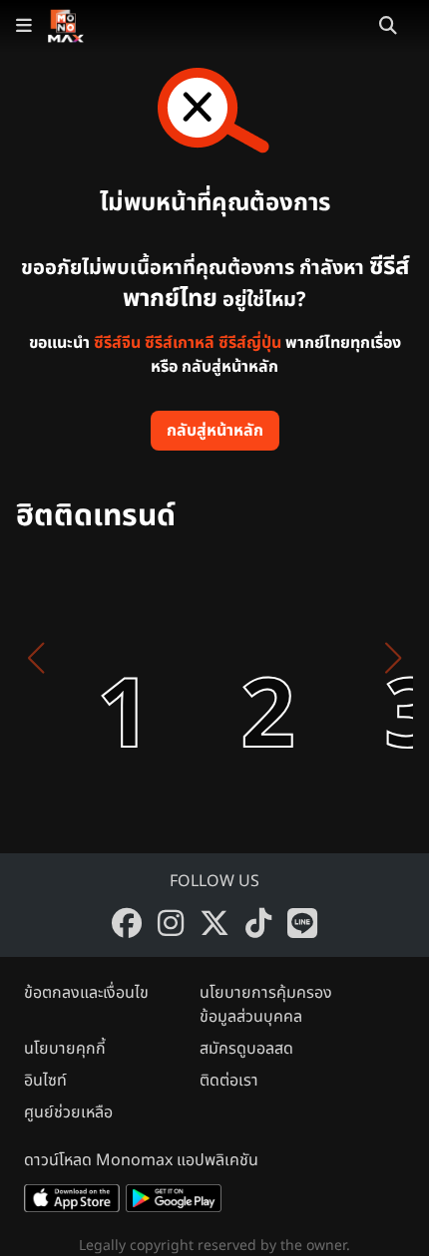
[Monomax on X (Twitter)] (214, 923)
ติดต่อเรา (229, 1081)
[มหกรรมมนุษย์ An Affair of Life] (88, 658)
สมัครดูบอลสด (246, 1049)
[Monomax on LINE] (302, 923)
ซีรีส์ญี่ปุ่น (249, 343)
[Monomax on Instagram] (171, 923)
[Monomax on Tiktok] (258, 923)
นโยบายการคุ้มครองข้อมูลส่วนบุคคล (266, 1005)
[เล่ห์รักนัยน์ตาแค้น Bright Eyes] (231, 658)
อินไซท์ (45, 1081)
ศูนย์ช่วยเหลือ (68, 1112)
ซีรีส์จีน (117, 343)
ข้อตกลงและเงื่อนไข (86, 993)
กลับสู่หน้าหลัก (215, 431)
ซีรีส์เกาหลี (179, 343)
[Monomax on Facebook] (127, 923)
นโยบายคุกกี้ (65, 1049)
